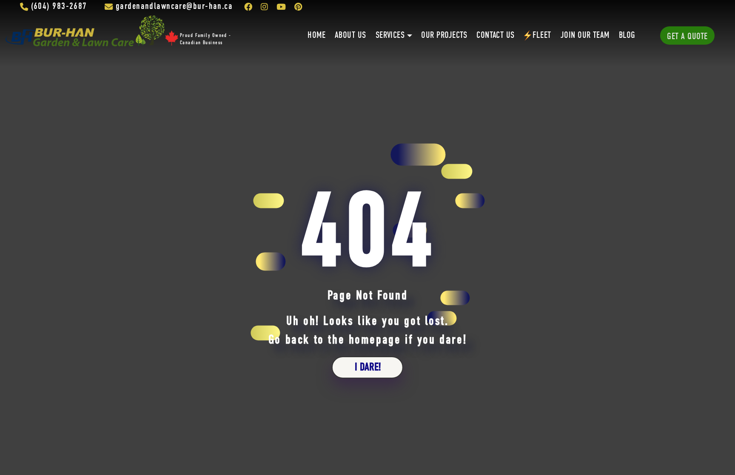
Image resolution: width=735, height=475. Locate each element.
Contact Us (495, 35)
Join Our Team (585, 35)
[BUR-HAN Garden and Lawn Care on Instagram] (264, 7)
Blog (627, 35)
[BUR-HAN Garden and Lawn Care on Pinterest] (298, 7)
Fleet (542, 35)
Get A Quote (687, 36)
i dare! (368, 367)
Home (316, 35)
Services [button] (390, 35)
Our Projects (444, 35)
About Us (350, 35)
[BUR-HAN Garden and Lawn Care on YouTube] (281, 7)
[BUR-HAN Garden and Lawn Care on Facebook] (248, 7)
